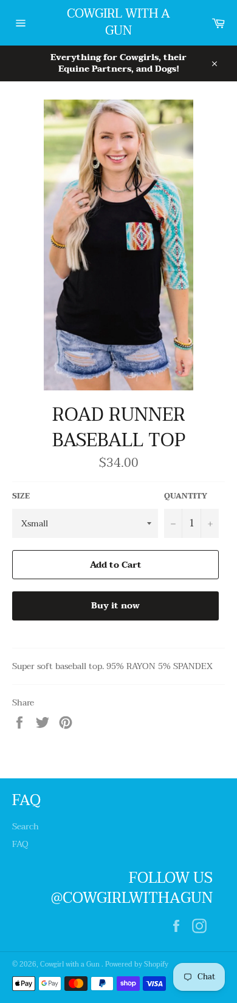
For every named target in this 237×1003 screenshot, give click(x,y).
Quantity (185, 496)
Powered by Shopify (136, 964)
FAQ (20, 844)
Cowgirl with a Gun (118, 22)
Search (25, 827)
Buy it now (115, 606)
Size (21, 496)
